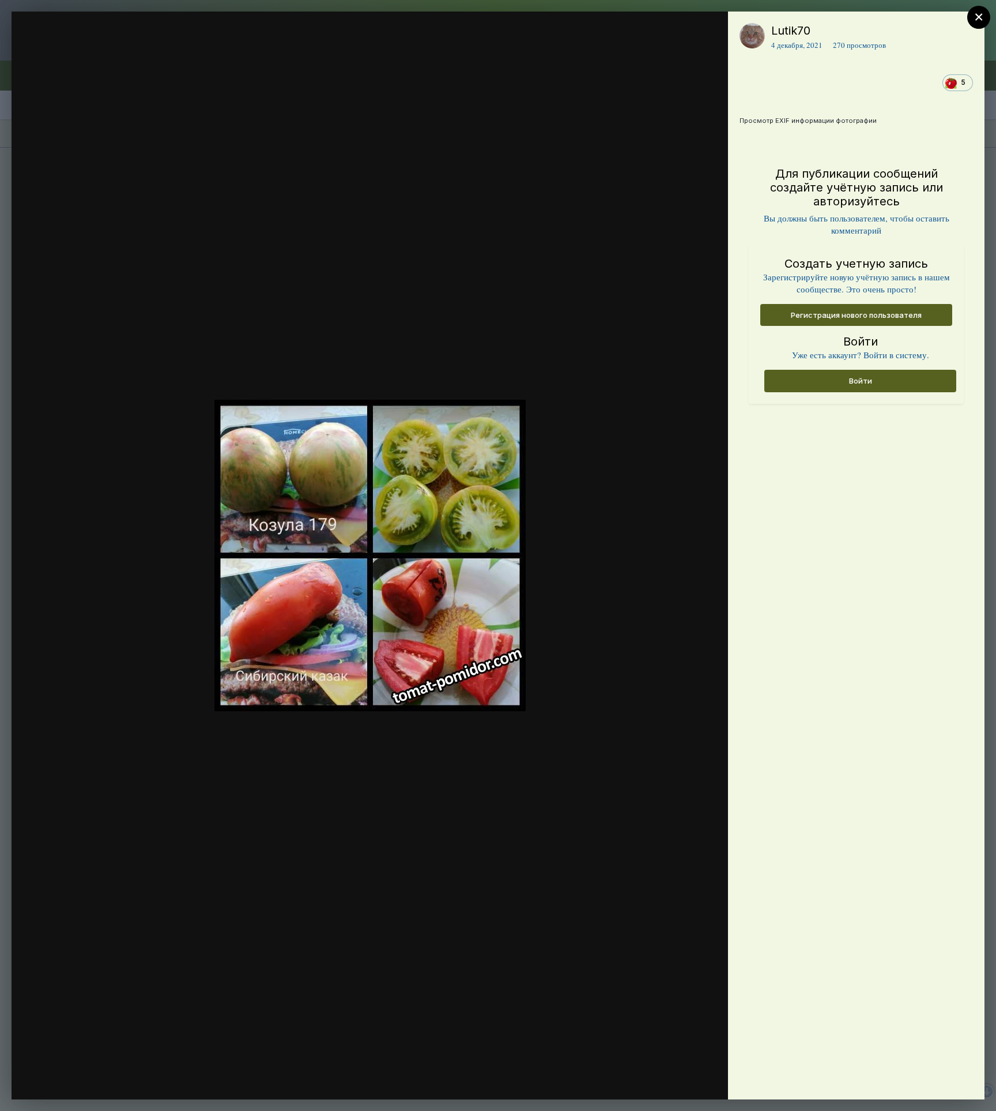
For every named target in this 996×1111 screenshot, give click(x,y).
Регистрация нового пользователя (856, 315)
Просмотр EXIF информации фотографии (808, 121)
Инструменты (677, 1078)
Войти (860, 380)
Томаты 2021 (94, 53)
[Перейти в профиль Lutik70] (752, 35)
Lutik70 (790, 30)
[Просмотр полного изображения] (708, 32)
